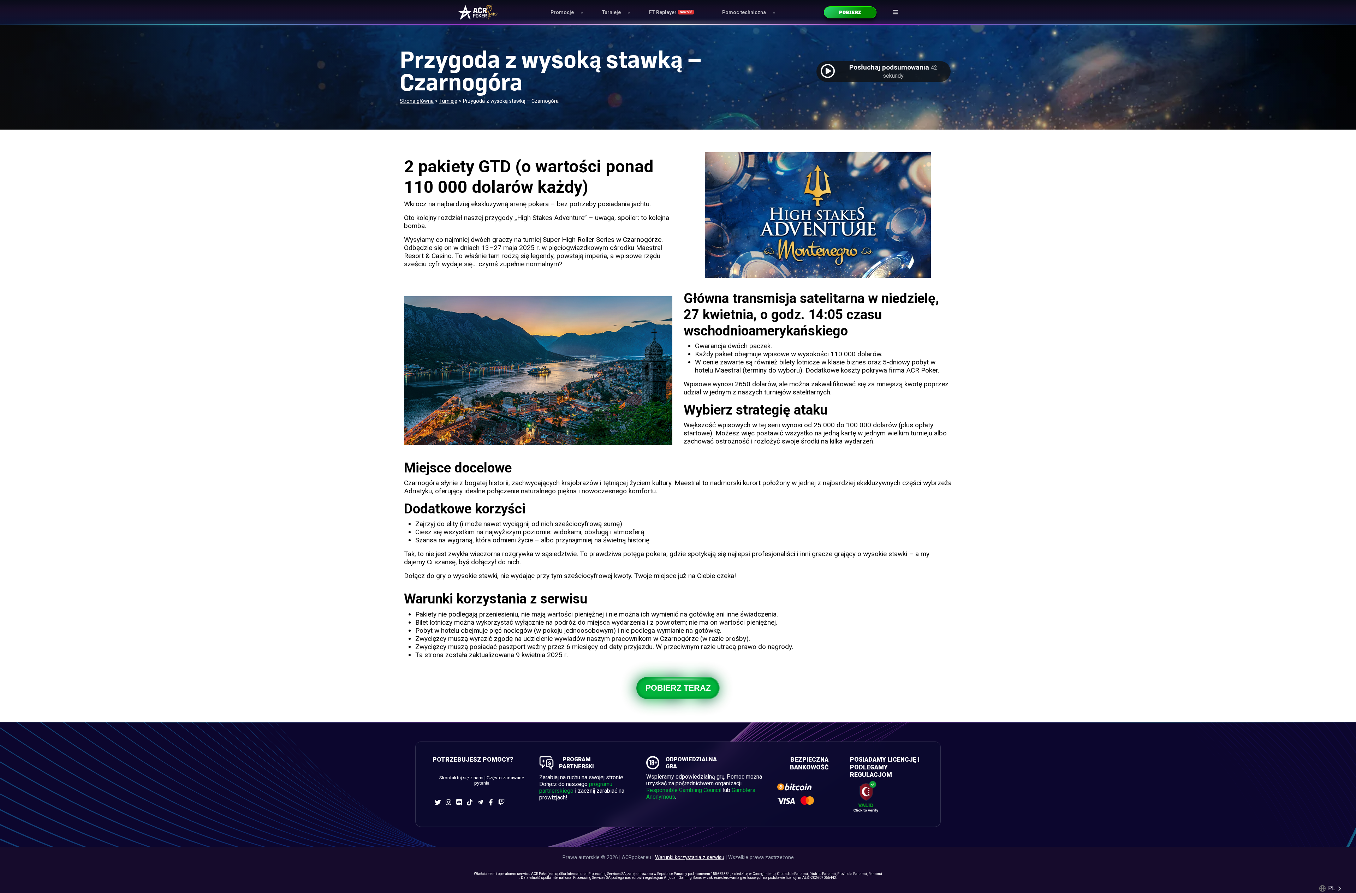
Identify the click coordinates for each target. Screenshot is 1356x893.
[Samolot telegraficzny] (480, 802)
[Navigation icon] (895, 12)
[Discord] (459, 802)
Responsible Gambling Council (683, 790)
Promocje (562, 13)
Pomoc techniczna (744, 13)
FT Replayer (670, 13)
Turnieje (611, 13)
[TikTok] (469, 802)
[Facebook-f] (491, 802)
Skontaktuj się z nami (461, 777)
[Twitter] (438, 802)
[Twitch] (501, 802)
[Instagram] (448, 802)
